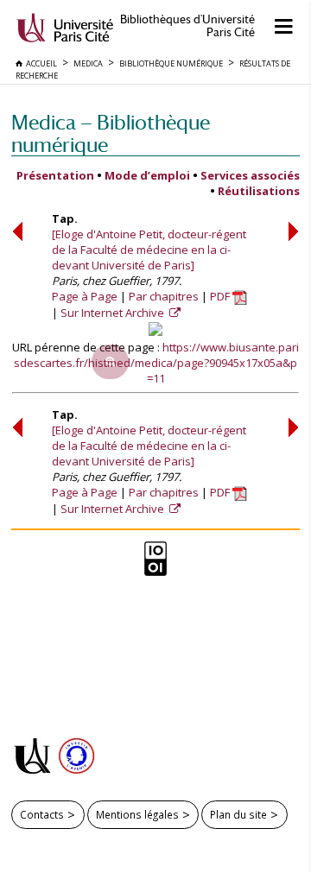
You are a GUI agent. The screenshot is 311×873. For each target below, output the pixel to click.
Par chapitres (164, 296)
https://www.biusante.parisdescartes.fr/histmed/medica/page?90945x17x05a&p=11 (156, 362)
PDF (221, 296)
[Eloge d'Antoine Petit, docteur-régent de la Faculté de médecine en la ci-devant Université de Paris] (149, 249)
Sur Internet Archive (113, 312)
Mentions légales (137, 814)
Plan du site (238, 814)
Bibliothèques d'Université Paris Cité (187, 26)
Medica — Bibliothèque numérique (110, 133)
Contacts (42, 814)
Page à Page (84, 296)
